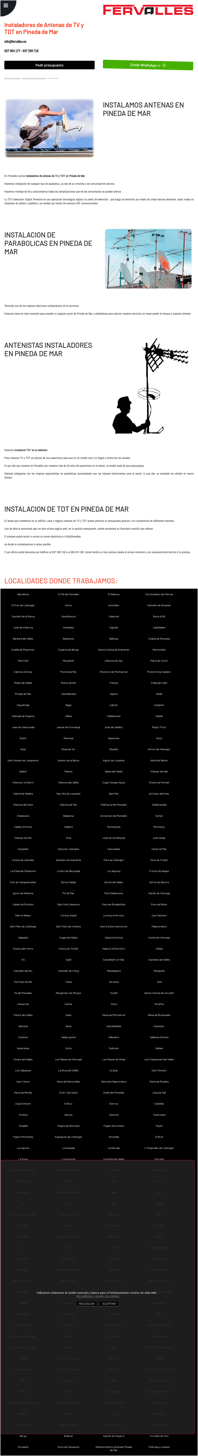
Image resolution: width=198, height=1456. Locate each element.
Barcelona (23, 594)
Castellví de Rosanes (159, 605)
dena (68, 1026)
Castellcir (159, 1026)
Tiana (68, 981)
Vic (23, 959)
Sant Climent (159, 1070)
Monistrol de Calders (159, 671)
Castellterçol (68, 616)
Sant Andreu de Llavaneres (23, 760)
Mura (159, 738)
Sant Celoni (23, 1081)
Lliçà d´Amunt (23, 1103)
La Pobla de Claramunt (23, 871)
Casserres (23, 1004)
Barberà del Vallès (23, 638)
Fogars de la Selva (113, 1125)
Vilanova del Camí (23, 804)
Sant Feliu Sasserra (68, 904)
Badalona (68, 815)
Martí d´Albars (23, 915)
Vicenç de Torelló (68, 948)
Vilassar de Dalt (159, 771)
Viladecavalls (159, 804)
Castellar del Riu (23, 970)
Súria (68, 1048)
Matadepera (114, 970)
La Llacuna (23, 1147)
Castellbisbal (68, 693)
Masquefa (159, 970)
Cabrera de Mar (68, 804)
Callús (68, 716)
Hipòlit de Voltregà (159, 893)
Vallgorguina (68, 1037)
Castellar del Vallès (159, 959)
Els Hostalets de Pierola (159, 594)
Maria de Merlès (23, 1092)
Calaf (68, 959)
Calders (68, 826)
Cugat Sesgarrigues (113, 782)
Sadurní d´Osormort (113, 948)
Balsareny (68, 638)
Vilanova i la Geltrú (23, 782)
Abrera (68, 1114)
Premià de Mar (68, 671)
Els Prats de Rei (23, 981)
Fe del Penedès (23, 992)
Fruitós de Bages (159, 871)
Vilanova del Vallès (68, 782)
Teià (159, 981)
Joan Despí (159, 837)
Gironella (114, 1136)
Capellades (159, 627)
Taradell (23, 1125)
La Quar (113, 1070)
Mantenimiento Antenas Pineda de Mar (114, 1448)
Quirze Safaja (68, 882)
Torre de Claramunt (68, 1446)
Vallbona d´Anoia (159, 1037)
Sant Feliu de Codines (68, 926)
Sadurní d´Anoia (114, 937)
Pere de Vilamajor (114, 860)
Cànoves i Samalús (68, 849)
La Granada (68, 1147)
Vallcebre (113, 1037)
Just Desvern (159, 915)
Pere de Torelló (159, 860)
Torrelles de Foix (159, 1435)
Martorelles (159, 649)
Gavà (68, 1015)
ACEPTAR (108, 1303)
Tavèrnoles (159, 1114)
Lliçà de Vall (159, 1092)
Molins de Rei (68, 682)
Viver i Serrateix (68, 1092)
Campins (159, 705)
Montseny (159, 826)
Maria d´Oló (159, 616)
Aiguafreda (23, 705)
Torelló (114, 992)
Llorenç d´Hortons (113, 915)
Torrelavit (23, 1446)
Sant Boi (114, 793)
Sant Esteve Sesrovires (113, 926)
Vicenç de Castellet (23, 860)
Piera (114, 1004)
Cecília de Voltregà (159, 937)
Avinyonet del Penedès (114, 815)
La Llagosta (113, 871)
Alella (159, 693)
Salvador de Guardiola (68, 860)
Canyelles (23, 849)
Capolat (113, 627)
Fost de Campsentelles (23, 882)
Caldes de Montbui (23, 904)
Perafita (159, 1004)
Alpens (114, 693)
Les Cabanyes (23, 1070)
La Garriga (114, 1147)
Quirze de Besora (159, 882)
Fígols (159, 1125)
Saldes (159, 1048)
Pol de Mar (68, 893)
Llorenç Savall (68, 915)
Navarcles (113, 738)
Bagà (68, 705)
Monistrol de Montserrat (114, 671)
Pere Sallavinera (113, 893)
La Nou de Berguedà (68, 871)
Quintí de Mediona (23, 893)
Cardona (23, 1037)
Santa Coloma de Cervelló (159, 992)
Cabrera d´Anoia (23, 671)
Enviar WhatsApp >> (145, 65)
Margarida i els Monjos (68, 992)
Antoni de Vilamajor (159, 749)
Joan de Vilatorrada (23, 727)
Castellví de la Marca (23, 616)
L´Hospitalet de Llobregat (159, 1147)
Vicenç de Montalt (159, 782)
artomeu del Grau (159, 793)
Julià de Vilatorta (23, 627)
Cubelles (159, 1103)
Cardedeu (68, 627)
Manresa (68, 738)
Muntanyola (113, 826)
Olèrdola (23, 1026)
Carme (68, 1004)
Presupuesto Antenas (12, 78)
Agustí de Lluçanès (114, 760)
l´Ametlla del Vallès (113, 1159)
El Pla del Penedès (68, 594)
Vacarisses (23, 1048)
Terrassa (114, 981)
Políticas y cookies (159, 1446)
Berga (23, 1435)
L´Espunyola (68, 1159)
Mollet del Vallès (23, 682)
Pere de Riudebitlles (113, 904)
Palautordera (159, 926)
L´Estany (23, 1159)
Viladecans (23, 815)
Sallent (23, 771)
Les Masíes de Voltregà (68, 1059)
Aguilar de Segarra (113, 1435)
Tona (68, 837)
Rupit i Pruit (159, 727)
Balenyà (113, 638)
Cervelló (159, 1159)
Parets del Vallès (23, 1015)
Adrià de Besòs (159, 760)
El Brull (159, 1136)
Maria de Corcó (159, 660)
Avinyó (159, 815)
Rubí (23, 749)
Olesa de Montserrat (113, 1015)
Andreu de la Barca (68, 760)
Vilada (159, 948)
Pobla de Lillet (159, 682)
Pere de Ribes (159, 904)
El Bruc (68, 1103)
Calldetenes (114, 716)
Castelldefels (113, 1026)
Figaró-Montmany (23, 1136)
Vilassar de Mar (23, 837)
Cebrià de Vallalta (23, 793)
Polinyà (114, 682)
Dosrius (113, 1103)
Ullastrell (114, 616)
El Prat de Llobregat (23, 605)
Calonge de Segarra (23, 716)
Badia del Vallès (114, 771)
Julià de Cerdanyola (114, 837)
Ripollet (113, 749)
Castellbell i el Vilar (114, 959)
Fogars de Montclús (68, 1125)
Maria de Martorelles (68, 1081)
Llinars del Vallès (23, 1059)
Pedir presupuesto (49, 65)
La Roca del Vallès (68, 1070)
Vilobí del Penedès (113, 1092)
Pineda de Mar (23, 693)
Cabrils (114, 705)
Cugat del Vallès (68, 937)
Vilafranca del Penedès (114, 804)
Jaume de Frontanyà (68, 727)
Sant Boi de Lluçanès (68, 793)
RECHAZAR (87, 1303)
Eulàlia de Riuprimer (23, 649)
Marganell (68, 660)
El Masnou (114, 594)
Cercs (68, 605)
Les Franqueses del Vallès (159, 1059)
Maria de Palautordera (113, 1081)
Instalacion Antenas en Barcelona (34, 78)
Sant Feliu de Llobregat (23, 926)
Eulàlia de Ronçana (159, 638)
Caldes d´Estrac (23, 826)
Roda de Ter (68, 749)
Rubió (23, 738)
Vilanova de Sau (114, 660)
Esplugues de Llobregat (68, 1136)
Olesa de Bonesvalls (159, 1015)
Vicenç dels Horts (23, 948)
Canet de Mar (159, 849)
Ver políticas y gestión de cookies (97, 1296)
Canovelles (114, 849)
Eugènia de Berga (68, 649)
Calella (159, 716)
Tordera (23, 1114)
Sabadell (23, 937)
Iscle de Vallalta (113, 727)
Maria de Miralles (159, 1081)
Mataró (68, 771)
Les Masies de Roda (113, 1059)
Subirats (114, 1048)
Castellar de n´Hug (68, 970)
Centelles (113, 605)
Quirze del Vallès (114, 882)
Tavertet (114, 1114)
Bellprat (68, 1435)
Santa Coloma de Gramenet (113, 649)
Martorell (23, 660)
